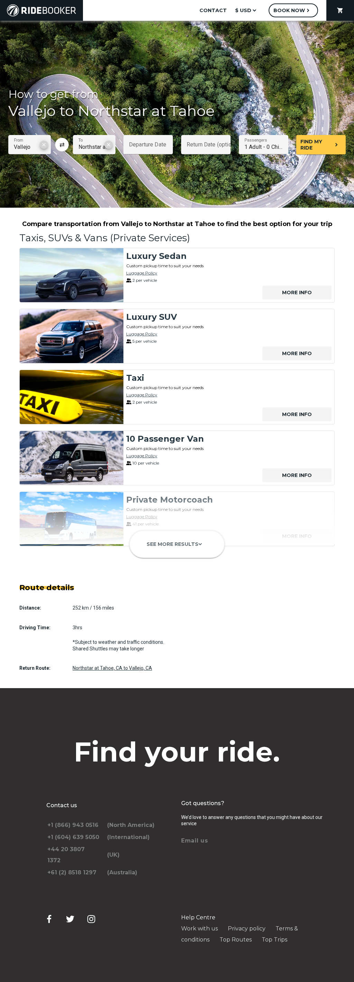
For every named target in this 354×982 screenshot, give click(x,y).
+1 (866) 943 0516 (73, 825)
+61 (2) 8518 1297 (71, 872)
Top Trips (274, 939)
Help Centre (198, 917)
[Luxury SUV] (71, 336)
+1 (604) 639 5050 (73, 837)
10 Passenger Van (165, 439)
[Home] (41, 10)
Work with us (199, 928)
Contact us (61, 805)
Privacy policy (247, 928)
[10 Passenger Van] (71, 458)
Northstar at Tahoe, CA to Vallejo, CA (112, 668)
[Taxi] (71, 397)
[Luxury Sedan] (71, 275)
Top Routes (236, 939)
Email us (194, 840)
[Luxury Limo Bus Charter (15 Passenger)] (71, 580)
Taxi (135, 378)
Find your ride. (177, 751)
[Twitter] (70, 919)
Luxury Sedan (156, 256)
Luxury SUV (151, 317)
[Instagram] (91, 919)
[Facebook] (49, 919)
